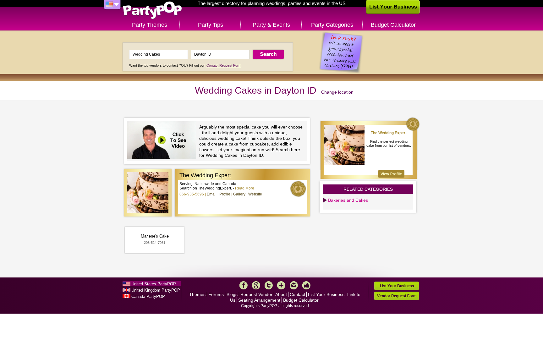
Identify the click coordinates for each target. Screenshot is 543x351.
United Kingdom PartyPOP (155, 290)
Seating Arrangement (259, 300)
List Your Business (326, 294)
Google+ (256, 285)
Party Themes (149, 25)
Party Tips (210, 25)
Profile (224, 194)
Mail (294, 285)
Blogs (232, 294)
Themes (197, 294)
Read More (244, 188)
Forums (216, 294)
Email (212, 194)
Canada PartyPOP (148, 296)
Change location (337, 92)
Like (306, 285)
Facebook (243, 285)
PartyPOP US (152, 10)
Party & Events (271, 25)
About (281, 294)
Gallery (239, 194)
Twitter (269, 285)
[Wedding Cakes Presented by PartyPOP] (163, 141)
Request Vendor (256, 294)
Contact (297, 294)
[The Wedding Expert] (391, 174)
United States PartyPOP (153, 284)
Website (255, 194)
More (281, 285)
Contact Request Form (223, 65)
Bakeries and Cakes (348, 200)
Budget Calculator (393, 25)
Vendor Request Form (396, 295)
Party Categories (332, 25)
